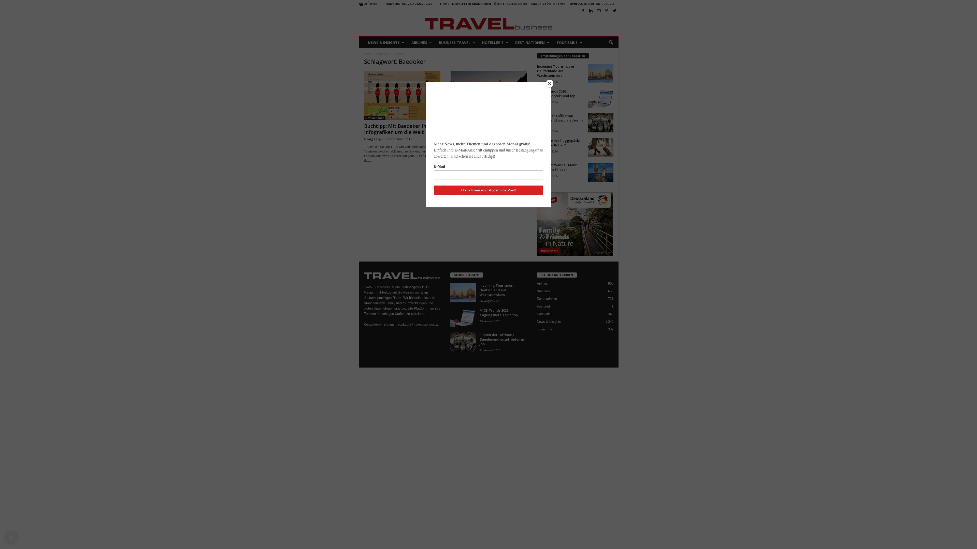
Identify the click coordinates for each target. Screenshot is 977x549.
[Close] (549, 83)
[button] (11, 538)
